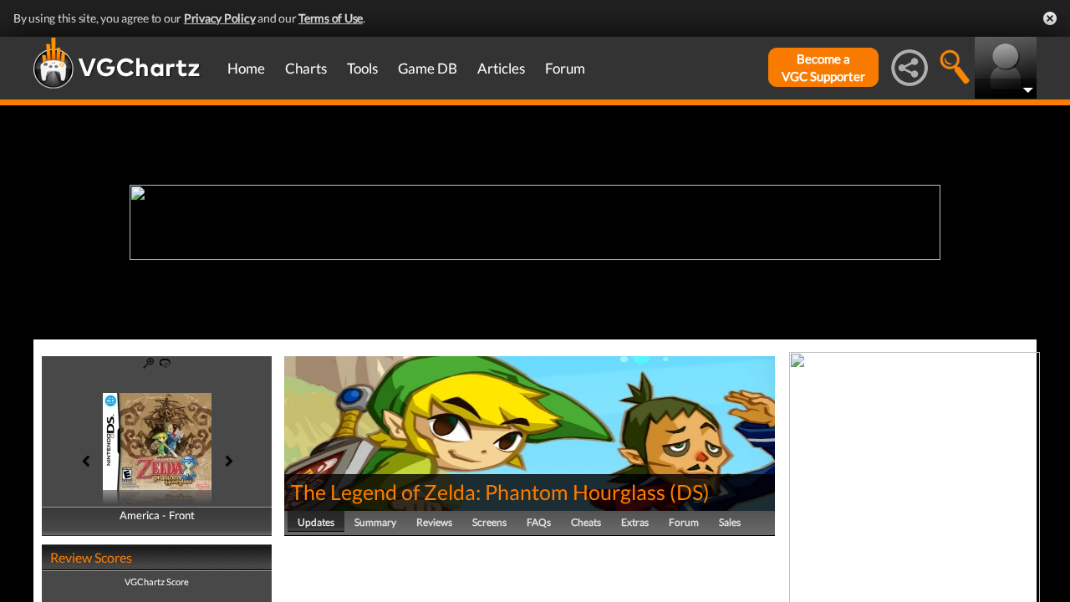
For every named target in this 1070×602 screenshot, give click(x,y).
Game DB (427, 68)
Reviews (434, 522)
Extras (635, 522)
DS (689, 491)
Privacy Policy (220, 18)
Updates (316, 522)
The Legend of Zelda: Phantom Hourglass (478, 491)
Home (246, 68)
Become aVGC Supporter (823, 67)
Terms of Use (330, 18)
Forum (565, 68)
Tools (362, 68)
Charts (306, 68)
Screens (489, 522)
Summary (375, 522)
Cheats (586, 522)
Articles (501, 68)
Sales (730, 522)
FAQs (539, 522)
